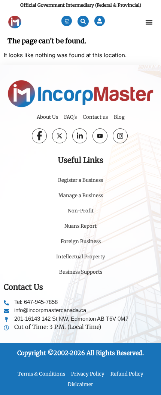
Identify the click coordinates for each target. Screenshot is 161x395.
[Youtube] (99, 135)
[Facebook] (39, 135)
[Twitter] (59, 135)
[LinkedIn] (79, 135)
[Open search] (83, 21)
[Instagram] (120, 135)
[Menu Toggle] (149, 22)
